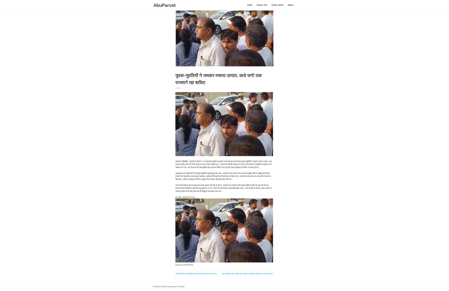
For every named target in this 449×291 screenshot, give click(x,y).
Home (249, 5)
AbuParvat (164, 5)
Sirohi (290, 5)
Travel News (277, 5)
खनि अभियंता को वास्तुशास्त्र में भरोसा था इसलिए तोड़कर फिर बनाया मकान (247, 273)
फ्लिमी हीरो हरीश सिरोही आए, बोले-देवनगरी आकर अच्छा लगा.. (197, 273)
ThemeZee (180, 286)
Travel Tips (261, 5)
